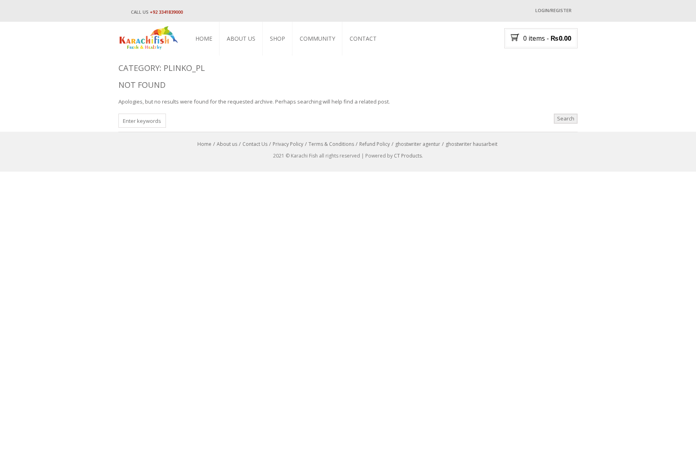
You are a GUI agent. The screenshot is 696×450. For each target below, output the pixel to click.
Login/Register (553, 10)
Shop (277, 38)
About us (241, 38)
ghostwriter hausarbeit (471, 144)
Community (317, 38)
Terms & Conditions (331, 144)
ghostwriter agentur (417, 144)
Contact (363, 38)
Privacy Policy (288, 144)
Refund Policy (374, 144)
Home (203, 38)
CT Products (408, 155)
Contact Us (254, 144)
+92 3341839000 (166, 12)
